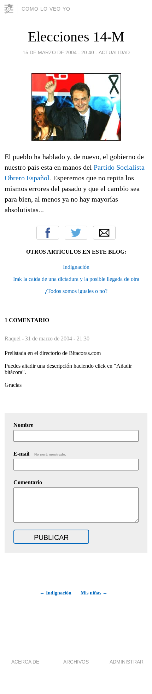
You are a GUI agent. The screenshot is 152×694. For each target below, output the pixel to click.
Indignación (76, 267)
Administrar (127, 662)
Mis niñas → (94, 593)
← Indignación (55, 593)
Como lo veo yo (46, 9)
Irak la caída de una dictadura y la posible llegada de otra (76, 279)
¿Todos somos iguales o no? (76, 291)
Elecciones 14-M (76, 37)
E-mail (39, 454)
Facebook (47, 233)
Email (104, 233)
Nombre (23, 425)
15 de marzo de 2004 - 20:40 (58, 52)
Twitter (76, 233)
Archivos (76, 662)
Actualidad (114, 52)
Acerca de (25, 662)
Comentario (27, 482)
